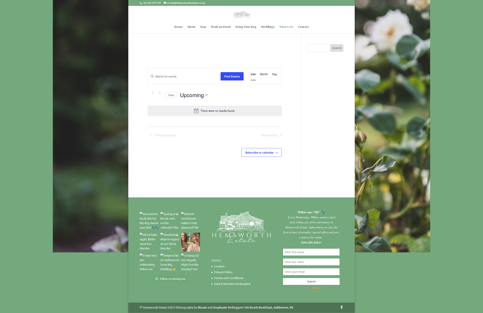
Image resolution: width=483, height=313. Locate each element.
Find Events (232, 76)
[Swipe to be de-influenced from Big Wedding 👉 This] (169, 262)
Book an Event (221, 27)
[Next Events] (160, 93)
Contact (303, 27)
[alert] (215, 111)
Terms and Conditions (228, 278)
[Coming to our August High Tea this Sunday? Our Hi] (190, 262)
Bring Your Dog (245, 27)
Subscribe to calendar (259, 152)
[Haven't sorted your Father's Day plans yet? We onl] (190, 221)
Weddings (268, 27)
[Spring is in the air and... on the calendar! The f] (169, 221)
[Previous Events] (152, 93)
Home (178, 27)
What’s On (286, 27)
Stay (203, 27)
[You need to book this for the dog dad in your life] (149, 221)
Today (171, 95)
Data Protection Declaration (232, 284)
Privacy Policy (223, 272)
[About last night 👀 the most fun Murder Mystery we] (149, 242)
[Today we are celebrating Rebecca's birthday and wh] (149, 262)
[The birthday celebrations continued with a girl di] (190, 242)
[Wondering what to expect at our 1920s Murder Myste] (169, 242)
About (191, 27)
